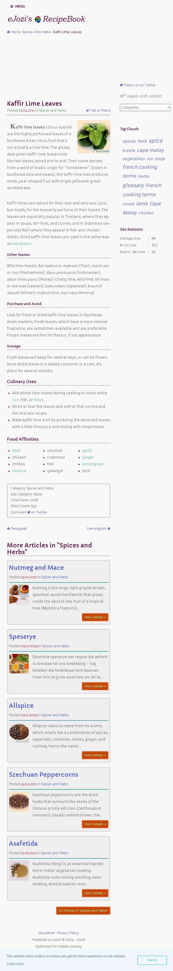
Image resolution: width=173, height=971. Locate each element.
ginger (88, 457)
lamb (142, 204)
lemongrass (93, 464)
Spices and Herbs (54, 577)
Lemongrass (97, 529)
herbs (143, 176)
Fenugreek (18, 529)
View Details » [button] (95, 617)
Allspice (21, 705)
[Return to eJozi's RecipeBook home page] (38, 18)
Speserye (22, 636)
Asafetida (23, 843)
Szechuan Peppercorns (43, 774)
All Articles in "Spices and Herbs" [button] (83, 911)
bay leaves (21, 244)
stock (38, 400)
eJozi (57, 940)
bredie (128, 150)
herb (142, 141)
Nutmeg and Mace (36, 567)
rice (15, 400)
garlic (87, 450)
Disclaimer (46, 933)
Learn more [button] (15, 963)
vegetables (133, 159)
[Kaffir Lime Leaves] (93, 152)
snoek (128, 204)
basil (16, 450)
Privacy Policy (68, 933)
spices (129, 141)
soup (160, 158)
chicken (146, 213)
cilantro (19, 471)
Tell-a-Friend (100, 110)
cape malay (150, 150)
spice (155, 141)
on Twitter (38, 512)
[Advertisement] (86, 67)
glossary (133, 185)
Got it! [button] (152, 960)
